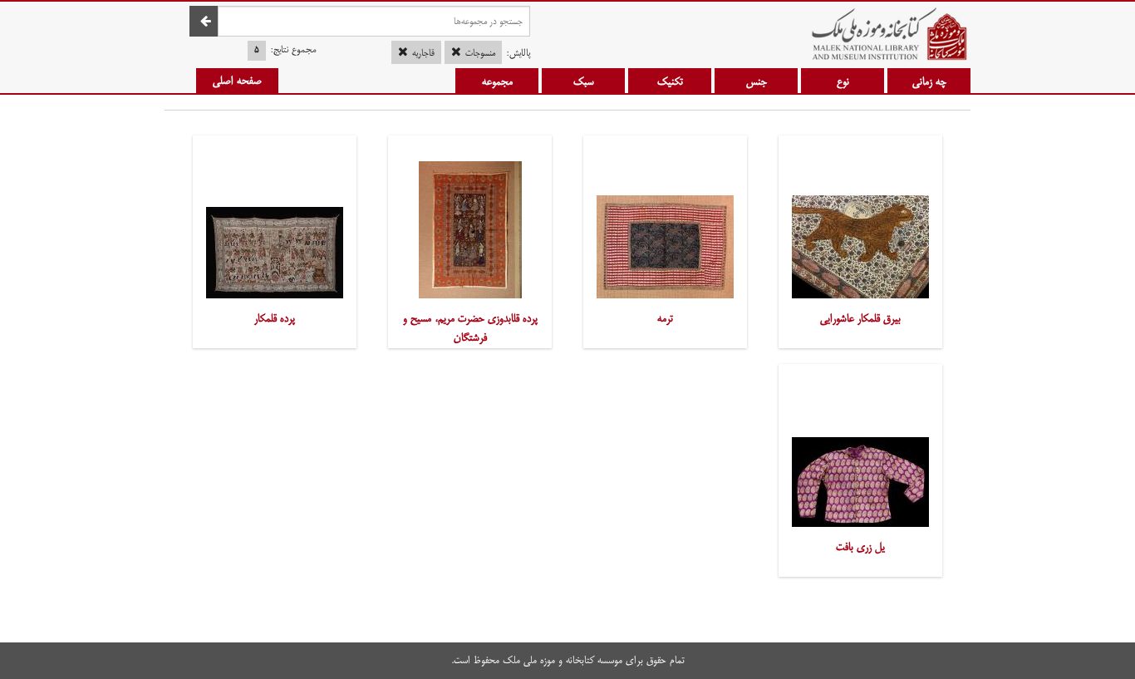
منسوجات (480, 53)
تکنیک (670, 81)
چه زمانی (929, 81)
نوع (843, 81)
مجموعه (497, 81)
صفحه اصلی (237, 80)
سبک (583, 81)
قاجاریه (423, 53)
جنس (756, 81)
